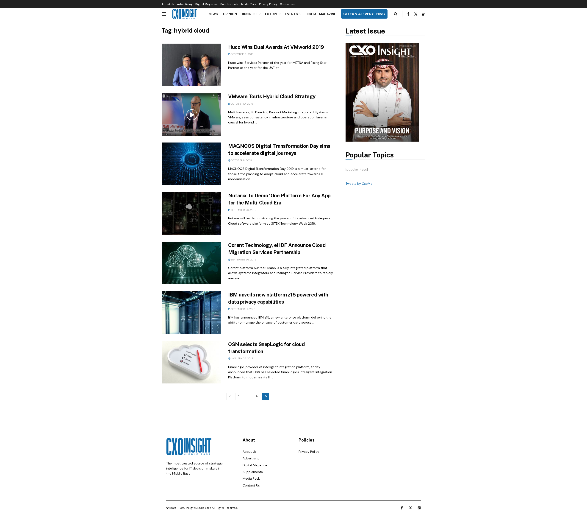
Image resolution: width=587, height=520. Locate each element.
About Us (168, 4)
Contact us (287, 4)
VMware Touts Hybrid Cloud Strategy (272, 96)
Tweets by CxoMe (359, 184)
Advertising (185, 4)
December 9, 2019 (242, 54)
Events (291, 14)
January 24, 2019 (241, 358)
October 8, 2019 (241, 160)
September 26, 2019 (243, 210)
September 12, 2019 (242, 309)
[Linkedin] (419, 507)
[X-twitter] (410, 507)
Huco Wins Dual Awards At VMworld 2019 (276, 47)
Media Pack (248, 4)
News (213, 14)
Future (271, 14)
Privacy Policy (268, 4)
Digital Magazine (206, 4)
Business (250, 14)
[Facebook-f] (401, 507)
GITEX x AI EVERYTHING (364, 13)
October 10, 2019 (241, 103)
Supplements (229, 4)
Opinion (230, 14)
